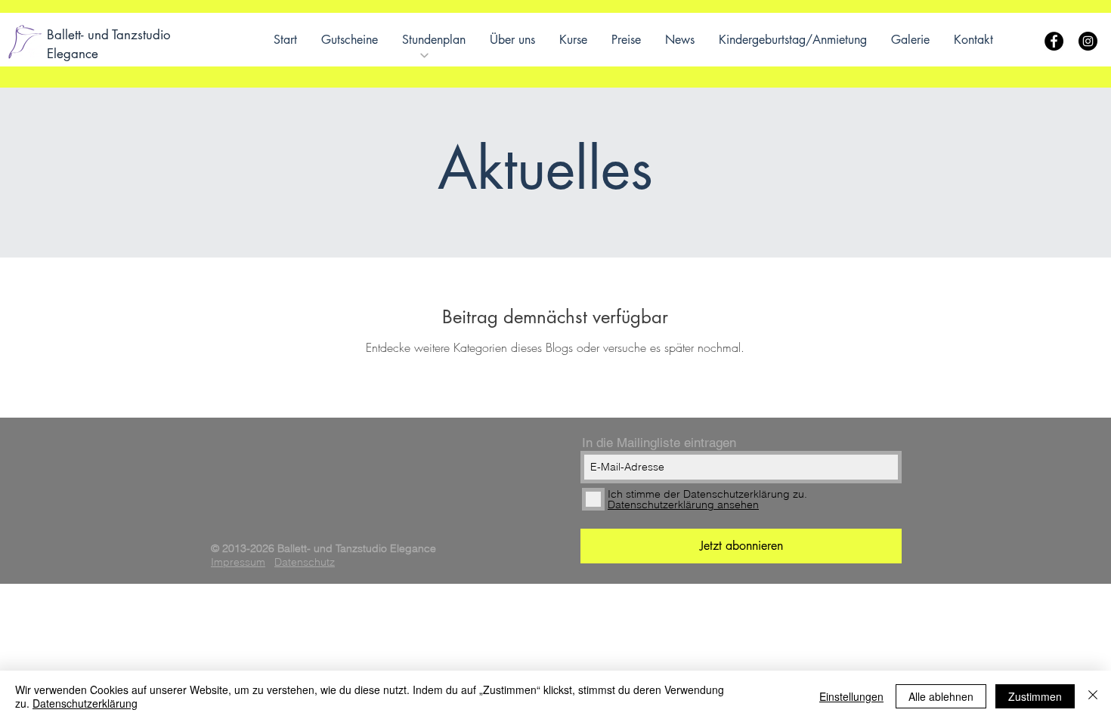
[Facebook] (1053, 41)
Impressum (238, 562)
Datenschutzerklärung (85, 703)
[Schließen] (1093, 696)
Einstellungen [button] (851, 696)
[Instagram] (1088, 41)
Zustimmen (1035, 696)
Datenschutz (304, 562)
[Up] (424, 55)
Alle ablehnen (940, 696)
